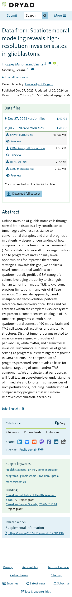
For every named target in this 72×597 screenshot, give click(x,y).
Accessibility (30, 567)
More (58, 15)
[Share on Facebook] (49, 442)
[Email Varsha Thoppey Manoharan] (50, 63)
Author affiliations (13, 77)
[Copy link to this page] (63, 442)
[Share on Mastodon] (41, 442)
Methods (11, 408)
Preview (16, 141)
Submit (12, 15)
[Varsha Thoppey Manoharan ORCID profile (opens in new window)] (54, 63)
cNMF (32, 469)
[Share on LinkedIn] (19, 442)
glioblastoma (28, 476)
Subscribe (63, 583)
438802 (11, 500)
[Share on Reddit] (34, 442)
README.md (18, 162)
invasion (43, 476)
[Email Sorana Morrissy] (32, 69)
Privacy (8, 567)
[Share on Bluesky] (27, 442)
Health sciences (16, 469)
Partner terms (19, 575)
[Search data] (45, 15)
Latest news (38, 583)
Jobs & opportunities (38, 591)
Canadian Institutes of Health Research (31, 495)
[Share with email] (56, 442)
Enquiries (12, 583)
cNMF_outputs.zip (21, 135)
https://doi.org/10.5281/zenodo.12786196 (36, 533)
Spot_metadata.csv (22, 168)
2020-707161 (48, 504)
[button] (36, 118)
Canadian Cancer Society (22, 504)
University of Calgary (39, 84)
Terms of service (58, 567)
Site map (56, 575)
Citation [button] (12, 423)
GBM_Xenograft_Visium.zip (27, 148)
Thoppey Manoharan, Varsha (22, 64)
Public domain (28, 449)
